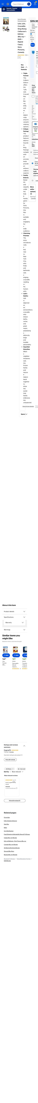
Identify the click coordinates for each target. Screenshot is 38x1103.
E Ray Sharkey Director (10, 821)
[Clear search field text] (26, 4)
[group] (25, 55)
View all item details (28, 406)
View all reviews (10, 759)
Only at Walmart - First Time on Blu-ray (15, 841)
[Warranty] (23, 622)
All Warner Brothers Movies (12, 848)
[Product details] (24, 611)
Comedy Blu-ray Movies (11, 844)
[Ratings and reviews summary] (24, 745)
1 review (11, 752)
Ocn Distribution (8, 831)
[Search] (28, 4)
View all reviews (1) (14, 800)
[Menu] (3, 4)
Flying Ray (7, 817)
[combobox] (21, 4)
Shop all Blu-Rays (9, 851)
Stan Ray (6, 824)
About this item (9, 605)
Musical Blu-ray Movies (10, 854)
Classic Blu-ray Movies (10, 837)
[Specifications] (24, 617)
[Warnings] (24, 629)
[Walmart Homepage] (7, 4)
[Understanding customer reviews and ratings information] (22, 755)
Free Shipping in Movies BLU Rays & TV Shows (17, 834)
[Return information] (31, 41)
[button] (22, 67)
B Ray (5, 827)
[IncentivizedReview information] (16, 788)
